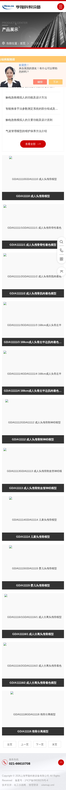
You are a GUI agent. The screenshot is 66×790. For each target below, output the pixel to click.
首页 (22, 43)
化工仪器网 (21, 785)
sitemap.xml (47, 785)
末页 (54, 744)
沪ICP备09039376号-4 (36, 780)
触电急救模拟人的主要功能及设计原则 (29, 119)
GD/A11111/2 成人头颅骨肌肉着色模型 (33, 293)
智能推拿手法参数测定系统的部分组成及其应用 (33, 108)
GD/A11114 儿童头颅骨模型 (33, 536)
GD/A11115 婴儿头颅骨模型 (33, 585)
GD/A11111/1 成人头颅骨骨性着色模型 (33, 244)
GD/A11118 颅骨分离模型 (32, 731)
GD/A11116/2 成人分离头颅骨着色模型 (33, 682)
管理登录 (33, 785)
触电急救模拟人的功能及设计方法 (26, 97)
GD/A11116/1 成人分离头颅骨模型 (33, 634)
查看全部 (30, 144)
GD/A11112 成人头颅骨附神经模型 (33, 439)
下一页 (40, 744)
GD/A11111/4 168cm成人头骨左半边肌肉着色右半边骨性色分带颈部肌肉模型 (34, 390)
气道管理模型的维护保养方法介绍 (26, 131)
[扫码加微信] (61, 259)
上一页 (25, 744)
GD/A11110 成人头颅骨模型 (33, 196)
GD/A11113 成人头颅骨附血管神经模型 (33, 488)
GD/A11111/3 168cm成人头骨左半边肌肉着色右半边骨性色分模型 (34, 342)
